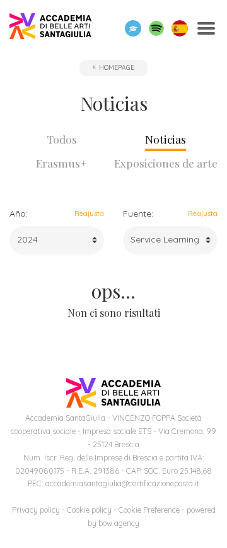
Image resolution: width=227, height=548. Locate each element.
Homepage (116, 67)
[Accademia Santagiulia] (50, 28)
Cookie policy (89, 510)
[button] (156, 28)
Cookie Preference (149, 510)
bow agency (118, 523)
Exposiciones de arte (166, 163)
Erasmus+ (61, 163)
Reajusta (89, 213)
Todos (62, 139)
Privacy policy (36, 510)
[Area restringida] (133, 28)
